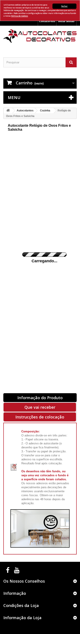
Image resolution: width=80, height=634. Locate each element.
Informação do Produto (40, 397)
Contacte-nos (47, 21)
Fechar (64, 6)
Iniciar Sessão (66, 21)
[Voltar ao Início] (8, 110)
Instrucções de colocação (39, 417)
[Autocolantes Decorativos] (40, 36)
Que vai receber (39, 407)
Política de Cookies (19, 16)
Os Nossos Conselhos (24, 581)
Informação (14, 593)
